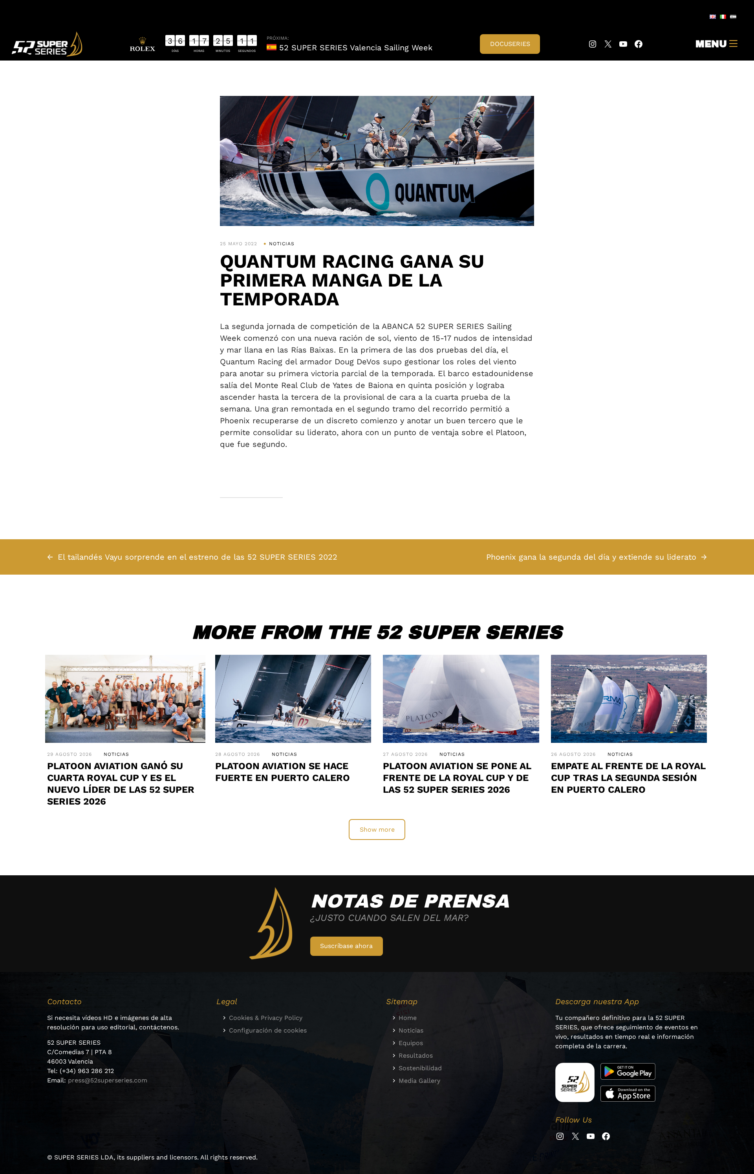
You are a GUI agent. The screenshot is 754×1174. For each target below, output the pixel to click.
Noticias (282, 243)
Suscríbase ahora (346, 946)
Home (408, 1018)
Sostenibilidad (420, 1068)
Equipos (411, 1043)
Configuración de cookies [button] (268, 1030)
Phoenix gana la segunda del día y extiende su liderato (591, 557)
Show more (377, 829)
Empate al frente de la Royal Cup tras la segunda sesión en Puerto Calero (628, 778)
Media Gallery (419, 1080)
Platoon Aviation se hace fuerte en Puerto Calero (282, 772)
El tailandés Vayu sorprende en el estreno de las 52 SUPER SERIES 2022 (197, 557)
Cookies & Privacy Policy (265, 1018)
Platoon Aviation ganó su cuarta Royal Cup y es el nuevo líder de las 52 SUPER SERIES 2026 (120, 784)
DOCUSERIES (510, 44)
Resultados (416, 1055)
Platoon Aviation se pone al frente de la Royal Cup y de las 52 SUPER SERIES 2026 (457, 778)
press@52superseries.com (107, 1080)
